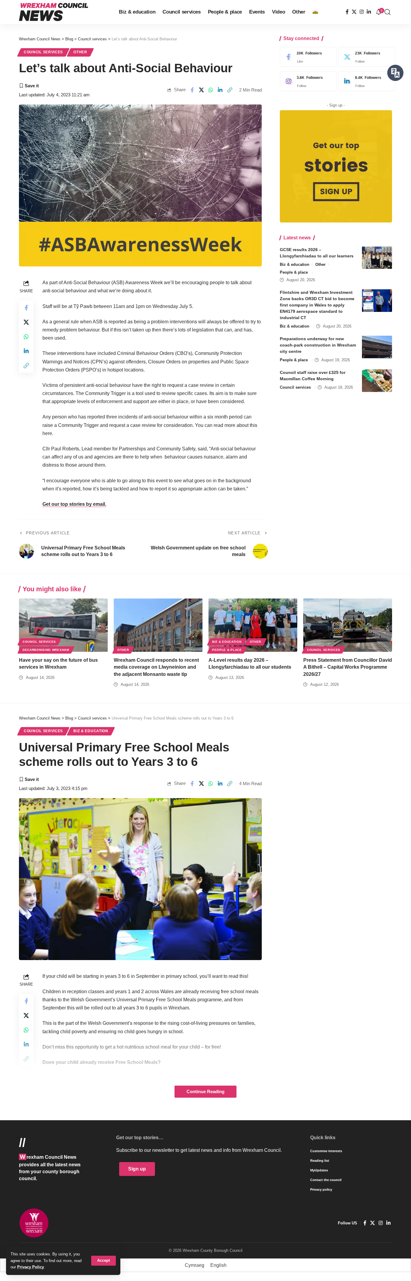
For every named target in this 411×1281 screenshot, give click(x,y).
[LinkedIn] (368, 12)
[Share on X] (201, 90)
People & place (294, 272)
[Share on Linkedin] (220, 90)
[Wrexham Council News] (53, 12)
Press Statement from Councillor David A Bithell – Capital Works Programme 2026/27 (347, 667)
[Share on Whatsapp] (211, 90)
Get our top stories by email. (74, 504)
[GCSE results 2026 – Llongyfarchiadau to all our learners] (377, 257)
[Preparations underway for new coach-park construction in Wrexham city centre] (377, 347)
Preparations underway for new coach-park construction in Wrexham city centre (318, 345)
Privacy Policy (30, 1267)
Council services (43, 52)
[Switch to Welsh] (315, 12)
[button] (103, 1261)
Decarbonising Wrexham (46, 649)
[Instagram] (361, 12)
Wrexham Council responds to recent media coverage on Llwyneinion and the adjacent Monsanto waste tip (156, 667)
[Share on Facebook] (192, 90)
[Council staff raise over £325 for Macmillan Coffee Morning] (377, 380)
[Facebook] (347, 12)
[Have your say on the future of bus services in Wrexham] (63, 625)
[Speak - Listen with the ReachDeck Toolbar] (395, 73)
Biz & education (294, 264)
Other (80, 52)
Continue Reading (205, 1091)
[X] (354, 12)
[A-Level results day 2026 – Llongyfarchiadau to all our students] (253, 625)
